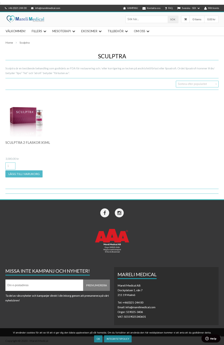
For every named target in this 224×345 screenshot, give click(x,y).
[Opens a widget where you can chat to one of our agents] (210, 338)
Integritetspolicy (118, 338)
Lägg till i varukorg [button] (24, 173)
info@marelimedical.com (47, 8)
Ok (98, 338)
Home (9, 42)
